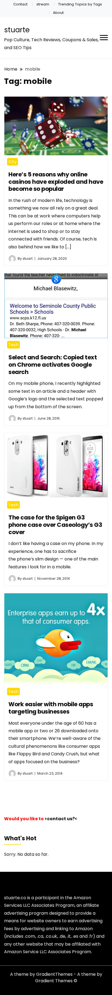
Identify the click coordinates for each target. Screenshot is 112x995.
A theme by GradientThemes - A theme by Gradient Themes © (56, 977)
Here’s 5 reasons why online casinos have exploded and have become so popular (55, 181)
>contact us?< (61, 819)
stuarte (17, 30)
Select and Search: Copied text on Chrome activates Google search (52, 364)
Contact (20, 4)
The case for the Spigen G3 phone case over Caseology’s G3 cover (55, 525)
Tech (13, 344)
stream (42, 4)
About (58, 12)
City (12, 161)
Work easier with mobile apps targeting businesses (50, 707)
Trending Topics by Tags (80, 4)
